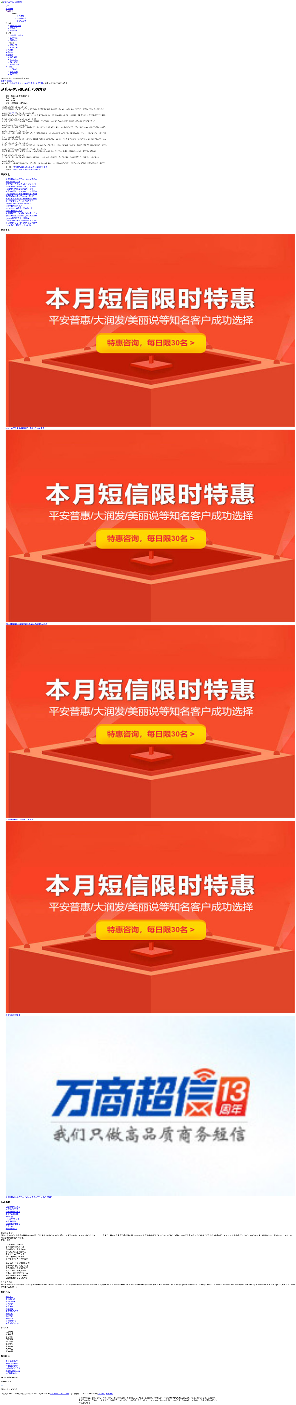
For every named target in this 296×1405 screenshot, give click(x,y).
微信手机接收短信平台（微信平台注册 (21, 216)
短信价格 (9, 50)
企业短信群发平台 (13, 1224)
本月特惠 (9, 9)
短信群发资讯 (28, 83)
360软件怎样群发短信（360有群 (18, 203)
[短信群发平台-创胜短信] (11, 2)
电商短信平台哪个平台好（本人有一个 (21, 186)
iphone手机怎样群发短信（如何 (18, 225)
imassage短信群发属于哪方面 (17, 218)
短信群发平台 (15, 83)
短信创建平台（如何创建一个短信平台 (21, 191)
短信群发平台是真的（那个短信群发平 (21, 223)
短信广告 (9, 1217)
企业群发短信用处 (13, 1207)
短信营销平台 (11, 1221)
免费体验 (9, 52)
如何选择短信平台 (13, 1212)
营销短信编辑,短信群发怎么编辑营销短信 (30, 167)
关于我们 (9, 67)
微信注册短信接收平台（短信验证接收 (21, 179)
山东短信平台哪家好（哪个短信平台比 (21, 184)
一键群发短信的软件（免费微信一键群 (21, 194)
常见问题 (39, 83)
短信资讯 (9, 55)
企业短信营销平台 (13, 1214)
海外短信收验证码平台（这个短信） (20, 201)
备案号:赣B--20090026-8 (59, 1394)
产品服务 (9, 11)
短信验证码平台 (12, 1209)
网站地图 (101, 1394)
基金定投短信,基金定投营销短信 (26, 170)
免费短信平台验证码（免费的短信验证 (21, 199)
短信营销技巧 (11, 1229)
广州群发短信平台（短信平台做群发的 (21, 220)
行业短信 (9, 1226)
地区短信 (109, 1394)
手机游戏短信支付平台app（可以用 (20, 196)
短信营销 (13, 113)
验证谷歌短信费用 (13, 182)
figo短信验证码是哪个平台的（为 (19, 208)
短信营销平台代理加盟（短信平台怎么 (21, 213)
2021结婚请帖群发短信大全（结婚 (19, 189)
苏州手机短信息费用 (14, 206)
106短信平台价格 (12, 1219)
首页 (7, 6)
